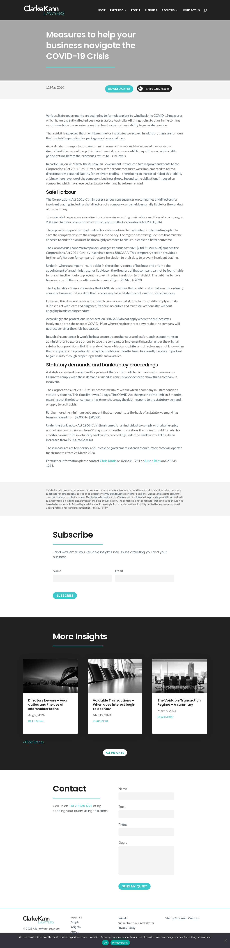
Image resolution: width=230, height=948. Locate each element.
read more (36, 721)
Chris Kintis (108, 461)
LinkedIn (123, 918)
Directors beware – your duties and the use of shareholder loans (48, 704)
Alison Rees (152, 461)
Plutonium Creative (186, 918)
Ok (105, 942)
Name (57, 571)
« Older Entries (33, 742)
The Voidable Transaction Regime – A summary (179, 702)
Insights (75, 927)
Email (119, 571)
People (74, 922)
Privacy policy (120, 942)
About (74, 931)
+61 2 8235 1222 (80, 806)
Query (122, 842)
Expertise (76, 917)
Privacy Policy (126, 928)
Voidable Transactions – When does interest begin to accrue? (114, 704)
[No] (225, 940)
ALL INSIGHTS (115, 753)
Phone (122, 824)
